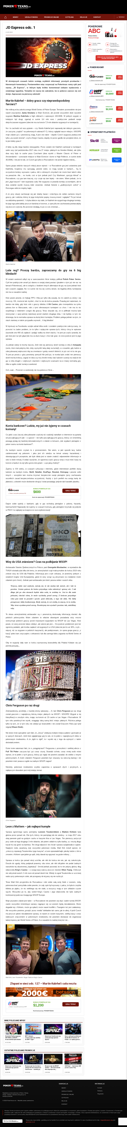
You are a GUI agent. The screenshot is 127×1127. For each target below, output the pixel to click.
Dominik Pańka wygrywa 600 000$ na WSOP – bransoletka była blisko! (13, 1037)
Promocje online (51, 17)
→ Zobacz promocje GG (96, 80)
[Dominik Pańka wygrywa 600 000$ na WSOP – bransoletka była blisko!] (13, 1029)
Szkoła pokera (31, 17)
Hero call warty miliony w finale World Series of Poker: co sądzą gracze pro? (73, 1038)
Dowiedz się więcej (117, 141)
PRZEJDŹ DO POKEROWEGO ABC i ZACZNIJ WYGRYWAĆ (109, 57)
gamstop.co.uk (30, 1122)
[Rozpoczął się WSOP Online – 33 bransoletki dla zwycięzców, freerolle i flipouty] (53, 1059)
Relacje (83, 17)
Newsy (15, 17)
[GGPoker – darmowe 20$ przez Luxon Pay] (73, 1059)
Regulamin (100, 1093)
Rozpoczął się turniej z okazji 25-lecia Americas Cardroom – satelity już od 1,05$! (33, 1068)
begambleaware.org (107, 1120)
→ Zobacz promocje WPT (96, 96)
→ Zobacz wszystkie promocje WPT (17, 1006)
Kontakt (97, 17)
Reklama (99, 1091)
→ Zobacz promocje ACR (96, 111)
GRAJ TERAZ (70, 491)
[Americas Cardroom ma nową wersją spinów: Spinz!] (53, 1029)
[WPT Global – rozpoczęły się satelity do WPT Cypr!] (33, 1029)
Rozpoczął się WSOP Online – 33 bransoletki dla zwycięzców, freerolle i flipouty (52, 1068)
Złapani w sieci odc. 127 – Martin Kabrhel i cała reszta (43, 983)
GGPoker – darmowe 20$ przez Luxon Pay (73, 1066)
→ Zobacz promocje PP (96, 123)
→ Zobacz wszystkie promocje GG (17, 493)
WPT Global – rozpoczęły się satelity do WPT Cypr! (32, 1037)
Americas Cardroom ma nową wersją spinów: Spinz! (53, 1037)
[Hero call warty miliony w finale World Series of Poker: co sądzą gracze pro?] (73, 1029)
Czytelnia (69, 17)
